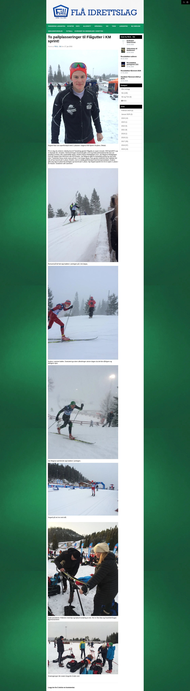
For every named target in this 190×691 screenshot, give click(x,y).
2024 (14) (124, 118)
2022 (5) (124, 126)
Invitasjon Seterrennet (131, 41)
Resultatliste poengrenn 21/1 (132, 63)
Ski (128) (124, 93)
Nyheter (70, 26)
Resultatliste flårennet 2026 (131, 71)
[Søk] (184, 2)
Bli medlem (135, 26)
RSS (124, 101)
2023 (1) (124, 122)
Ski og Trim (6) (126, 97)
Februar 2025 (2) (127, 110)
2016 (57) (124, 145)
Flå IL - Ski (57, 46)
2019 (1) (124, 134)
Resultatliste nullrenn (129, 56)
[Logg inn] (187, 2)
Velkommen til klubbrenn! (132, 49)
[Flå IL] (95, 12)
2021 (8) (124, 130)
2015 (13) (124, 149)
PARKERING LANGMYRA (56, 26)
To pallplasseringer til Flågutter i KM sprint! (79, 39)
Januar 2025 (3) (126, 114)
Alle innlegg (125, 89)
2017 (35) (124, 141)
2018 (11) (124, 137)
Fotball (69, 31)
